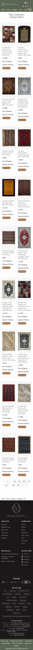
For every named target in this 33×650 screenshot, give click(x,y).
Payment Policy (6, 643)
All (4, 10)
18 (14, 481)
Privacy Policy (4, 641)
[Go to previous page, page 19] (4, 481)
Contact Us (4, 532)
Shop (7, 498)
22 (6, 485)
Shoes (20, 9)
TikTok (26, 554)
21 (29, 481)
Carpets (14, 9)
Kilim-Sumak (25, 535)
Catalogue (20, 498)
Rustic (23, 530)
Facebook (26, 557)
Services (26, 9)
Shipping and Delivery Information (7, 557)
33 (13, 485)
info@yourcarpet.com (18, 633)
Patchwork (24, 532)
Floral (23, 543)
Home (8, 9)
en (28, 2)
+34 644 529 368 (19, 635)
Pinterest (26, 560)
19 (19, 481)
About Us (4, 524)
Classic (23, 524)
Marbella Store (5, 527)
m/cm (27, 6)
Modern (23, 527)
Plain (22, 538)
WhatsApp (4, 535)
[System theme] (26, 582)
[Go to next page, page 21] (22, 485)
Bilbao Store (5, 530)
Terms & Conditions (17, 643)
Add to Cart (6, 68)
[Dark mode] (29, 582)
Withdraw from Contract (16, 641)
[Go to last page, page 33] (27, 485)
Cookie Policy (28, 641)
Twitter (26, 565)
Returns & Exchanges (7, 561)
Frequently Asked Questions (9, 554)
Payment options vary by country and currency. (16, 616)
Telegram (4, 538)
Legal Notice (28, 643)
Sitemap (16, 645)
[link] (4, 481)
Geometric (24, 541)
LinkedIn (26, 562)
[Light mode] (22, 582)
